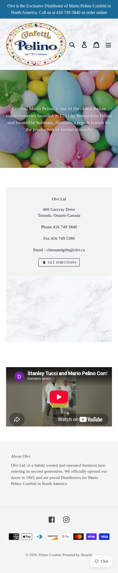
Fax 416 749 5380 (59, 238)
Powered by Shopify (77, 555)
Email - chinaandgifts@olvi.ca (59, 250)
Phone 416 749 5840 (59, 227)
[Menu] (108, 44)
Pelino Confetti (50, 555)
